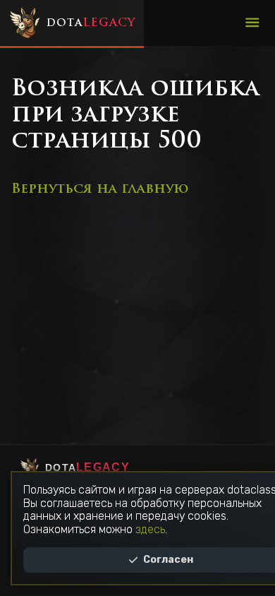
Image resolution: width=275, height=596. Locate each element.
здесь (150, 529)
